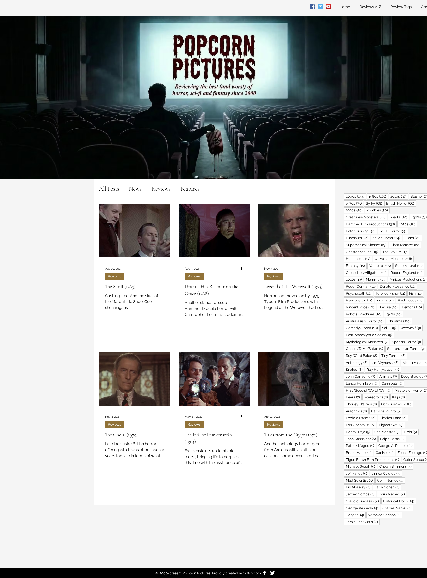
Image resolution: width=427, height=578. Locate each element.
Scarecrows (377, 397)
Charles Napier (397, 508)
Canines (385, 452)
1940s (394, 314)
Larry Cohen (388, 487)
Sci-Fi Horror (394, 231)
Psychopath (359, 293)
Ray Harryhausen (384, 369)
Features (190, 188)
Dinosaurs (358, 238)
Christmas (400, 321)
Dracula (388, 307)
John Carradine (361, 376)
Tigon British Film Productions (373, 459)
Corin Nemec (391, 480)
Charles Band (394, 418)
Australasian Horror (365, 321)
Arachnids (357, 411)
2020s (354, 279)
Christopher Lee (363, 252)
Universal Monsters (394, 258)
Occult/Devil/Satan (365, 349)
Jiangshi (356, 515)
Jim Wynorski (386, 362)
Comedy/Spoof (363, 328)
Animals (389, 376)
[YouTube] (328, 6)
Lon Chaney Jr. (361, 425)
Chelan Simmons (396, 466)
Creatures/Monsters (366, 217)
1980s (378, 196)
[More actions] (164, 269)
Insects (385, 300)
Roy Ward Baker (362, 355)
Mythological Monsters (367, 342)
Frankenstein (360, 300)
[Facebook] (312, 6)
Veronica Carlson (385, 515)
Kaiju (399, 397)
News (135, 188)
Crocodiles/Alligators (367, 272)
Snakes (355, 369)
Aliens (413, 238)
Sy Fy (375, 203)
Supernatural (409, 265)
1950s (408, 224)
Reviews (161, 188)
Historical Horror (399, 501)
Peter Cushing (361, 231)
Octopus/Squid (397, 404)
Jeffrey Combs (361, 494)
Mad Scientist (360, 480)
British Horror (401, 203)
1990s (355, 210)
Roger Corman (361, 286)
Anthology (357, 362)
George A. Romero (396, 445)
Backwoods (411, 300)
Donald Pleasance (398, 286)
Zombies (378, 210)
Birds (411, 432)
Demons (413, 307)
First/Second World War (369, 390)
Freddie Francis (361, 418)
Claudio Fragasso (363, 501)
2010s (399, 196)
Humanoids (359, 258)
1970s (354, 203)
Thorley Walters (362, 404)
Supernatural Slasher (367, 245)
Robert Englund (407, 272)
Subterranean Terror (406, 349)
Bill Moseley (359, 487)
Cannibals (393, 383)
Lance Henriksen (362, 383)
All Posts (109, 188)
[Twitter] (320, 6)
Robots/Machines (364, 314)
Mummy (376, 279)
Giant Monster (406, 245)
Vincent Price (361, 307)
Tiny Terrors (394, 355)
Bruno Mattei (359, 452)
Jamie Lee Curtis (363, 522)
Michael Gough (361, 466)
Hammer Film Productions (371, 224)
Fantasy (356, 265)
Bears (354, 397)
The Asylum (395, 252)
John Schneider (362, 439)
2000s (356, 196)
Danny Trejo (359, 432)
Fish (416, 293)
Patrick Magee (361, 445)
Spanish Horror (407, 342)
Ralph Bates (393, 439)
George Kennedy (363, 508)
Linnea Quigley (386, 473)
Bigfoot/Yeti (392, 425)
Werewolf (411, 328)
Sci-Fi (390, 328)
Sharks (399, 217)
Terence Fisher (391, 293)
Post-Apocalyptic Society (370, 335)
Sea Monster (387, 432)
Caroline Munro (386, 411)
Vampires (381, 265)
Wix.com (254, 573)
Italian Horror (387, 238)
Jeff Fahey (357, 473)
